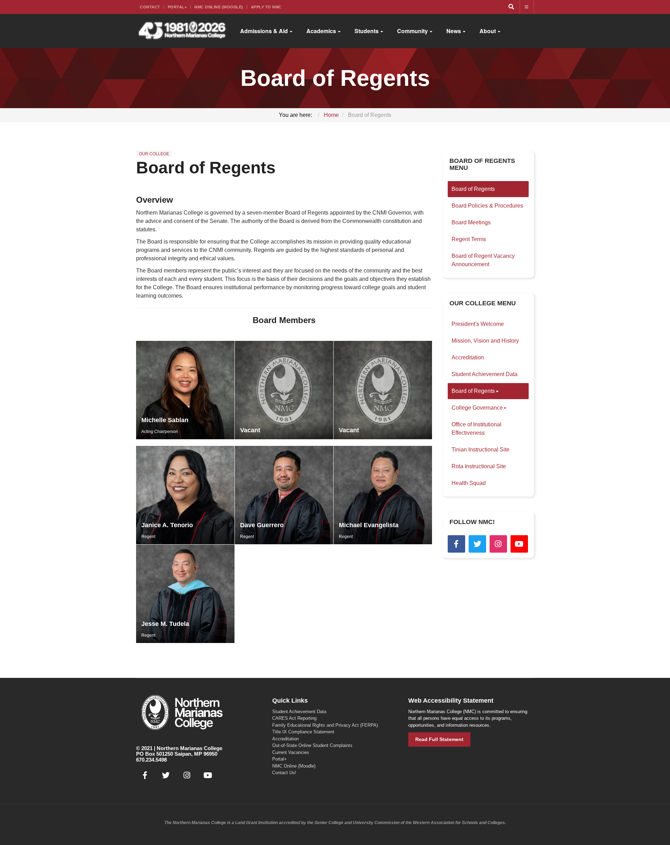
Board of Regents (206, 167)
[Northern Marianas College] (182, 31)
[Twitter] (477, 544)
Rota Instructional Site (479, 466)
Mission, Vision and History (485, 341)
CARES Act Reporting (294, 718)
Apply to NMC (266, 7)
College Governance (477, 408)
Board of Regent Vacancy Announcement (483, 260)
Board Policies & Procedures (487, 206)
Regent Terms (469, 239)
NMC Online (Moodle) (218, 7)
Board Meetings (471, 222)
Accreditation (468, 357)
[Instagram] (498, 544)
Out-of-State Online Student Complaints (312, 745)
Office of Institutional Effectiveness (476, 428)
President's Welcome (478, 324)
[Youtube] (519, 544)
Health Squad (469, 483)
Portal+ (177, 7)
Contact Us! (284, 772)
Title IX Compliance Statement (303, 731)
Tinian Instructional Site (480, 450)
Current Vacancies (290, 752)
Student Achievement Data (485, 374)
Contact (150, 7)
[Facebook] (456, 544)
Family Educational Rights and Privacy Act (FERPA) (325, 725)
